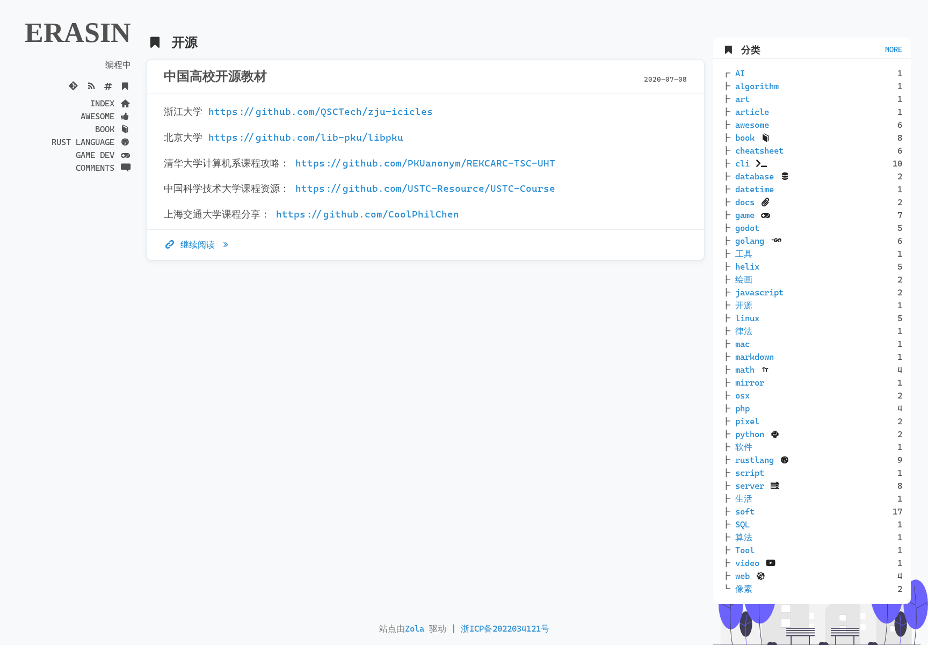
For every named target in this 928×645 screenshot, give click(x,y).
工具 (743, 254)
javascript (759, 292)
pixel (747, 421)
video (749, 563)
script (749, 473)
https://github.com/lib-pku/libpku (305, 137)
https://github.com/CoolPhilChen (367, 214)
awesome (752, 125)
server (752, 486)
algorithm (757, 86)
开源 (743, 305)
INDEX (104, 103)
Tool (745, 550)
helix (747, 267)
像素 (743, 589)
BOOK (107, 129)
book (747, 138)
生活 (743, 499)
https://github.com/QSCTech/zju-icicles (320, 111)
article (752, 112)
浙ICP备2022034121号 (505, 629)
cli (745, 163)
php (742, 408)
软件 (743, 447)
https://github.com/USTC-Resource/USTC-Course (425, 188)
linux (747, 318)
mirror (749, 383)
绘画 (743, 279)
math (747, 370)
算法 (743, 537)
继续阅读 (198, 245)
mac (742, 344)
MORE (893, 49)
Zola (414, 629)
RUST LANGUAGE (85, 142)
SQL (742, 524)
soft (745, 511)
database (757, 176)
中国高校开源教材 (215, 76)
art (742, 99)
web (745, 576)
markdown (754, 357)
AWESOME (100, 116)
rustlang (757, 460)
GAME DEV (97, 155)
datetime (754, 189)
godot (747, 228)
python (752, 434)
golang (752, 241)
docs (747, 202)
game (747, 215)
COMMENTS (97, 168)
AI (740, 73)
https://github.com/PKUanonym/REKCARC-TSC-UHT (425, 163)
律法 (743, 331)
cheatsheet (759, 151)
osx (742, 395)
